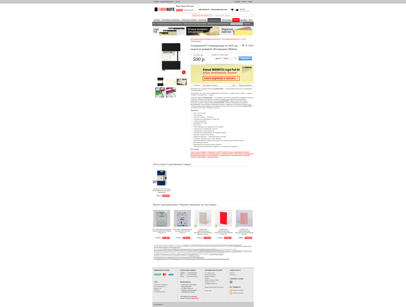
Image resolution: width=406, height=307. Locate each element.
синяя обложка (201, 157)
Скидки (250, 2)
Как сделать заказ (210, 273)
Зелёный (224, 152)
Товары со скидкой (238, 290)
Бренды (244, 20)
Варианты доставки (210, 274)
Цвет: (218, 58)
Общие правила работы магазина (214, 287)
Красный (231, 152)
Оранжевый (237, 152)
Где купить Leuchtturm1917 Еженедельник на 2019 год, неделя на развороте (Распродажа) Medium (179, 257)
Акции (236, 20)
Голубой (218, 152)
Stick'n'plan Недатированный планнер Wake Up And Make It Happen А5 (161, 231)
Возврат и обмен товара (212, 280)
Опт (250, 20)
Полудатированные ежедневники (169, 24)
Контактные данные (159, 291)
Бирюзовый (211, 152)
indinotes (169, 9)
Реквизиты (157, 290)
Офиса (236, 153)
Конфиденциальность (211, 283)
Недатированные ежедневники (194, 24)
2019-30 (241, 153)
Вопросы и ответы (210, 282)
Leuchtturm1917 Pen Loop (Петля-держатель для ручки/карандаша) (161, 190)
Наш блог (232, 274)
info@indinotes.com (219, 10)
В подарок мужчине (226, 153)
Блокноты (202, 20)
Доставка (237, 2)
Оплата (244, 2)
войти (157, 2)
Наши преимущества (160, 286)
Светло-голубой (196, 153)
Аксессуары (226, 20)
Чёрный (204, 153)
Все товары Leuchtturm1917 (231, 39)
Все (154, 24)
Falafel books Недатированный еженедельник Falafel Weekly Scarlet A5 (223, 232)
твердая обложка (212, 157)
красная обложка (237, 155)
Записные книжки (189, 20)
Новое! (157, 20)
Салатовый (245, 152)
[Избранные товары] (232, 10)
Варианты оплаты (210, 276)
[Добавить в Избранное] (243, 46)
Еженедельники (237, 24)
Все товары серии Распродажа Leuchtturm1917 (206, 39)
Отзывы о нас (157, 288)
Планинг (247, 24)
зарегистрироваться (167, 2)
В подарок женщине (213, 153)
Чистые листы (195, 152)
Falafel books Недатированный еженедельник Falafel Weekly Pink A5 (244, 232)
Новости (232, 273)
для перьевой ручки (212, 155)
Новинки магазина (238, 293)
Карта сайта (208, 290)
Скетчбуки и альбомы (171, 20)
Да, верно (179, 10)
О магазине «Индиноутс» (161, 284)
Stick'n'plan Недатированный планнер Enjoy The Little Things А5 (182, 231)
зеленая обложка (225, 155)
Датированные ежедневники (218, 24)
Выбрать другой (188, 10)
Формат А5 (203, 152)
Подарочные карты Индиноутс (201, 15)
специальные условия (193, 256)
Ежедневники (214, 20)
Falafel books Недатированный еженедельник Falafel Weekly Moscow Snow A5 (203, 232)
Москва (178, 2)
